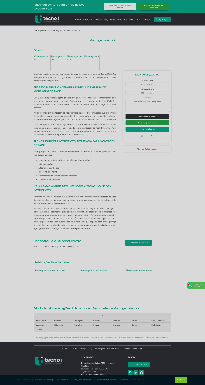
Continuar (181, 380)
